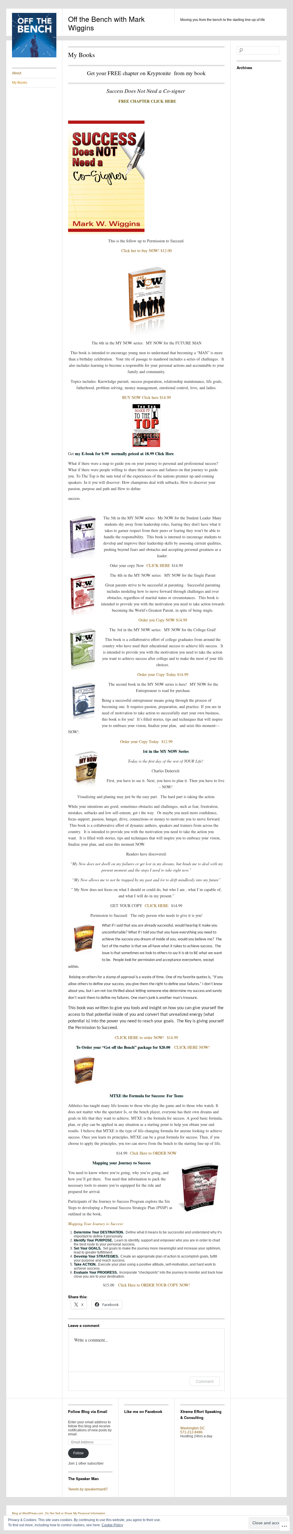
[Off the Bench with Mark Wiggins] (34, 56)
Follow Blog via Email (87, 1411)
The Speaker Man (83, 1478)
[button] (199, 1186)
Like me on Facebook (143, 1411)
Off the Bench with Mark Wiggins (106, 22)
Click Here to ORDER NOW (153, 1153)
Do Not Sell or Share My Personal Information (75, 1513)
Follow (78, 1453)
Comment (205, 1381)
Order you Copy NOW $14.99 (162, 620)
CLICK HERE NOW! (195, 1047)
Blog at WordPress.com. (28, 1513)
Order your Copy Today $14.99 (162, 674)
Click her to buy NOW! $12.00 (146, 250)
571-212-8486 (191, 1432)
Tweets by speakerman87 (88, 1489)
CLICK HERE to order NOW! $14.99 (146, 1037)
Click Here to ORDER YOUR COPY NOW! (154, 1285)
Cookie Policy (112, 1525)
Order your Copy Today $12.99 (146, 741)
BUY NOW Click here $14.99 (146, 397)
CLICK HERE (157, 565)
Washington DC (192, 1428)
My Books (19, 83)
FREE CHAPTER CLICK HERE (147, 101)
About (16, 73)
